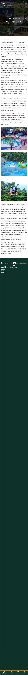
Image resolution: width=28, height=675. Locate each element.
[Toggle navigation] (26, 4)
